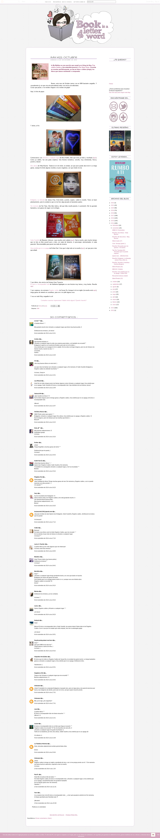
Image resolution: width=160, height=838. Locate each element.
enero (114, 304)
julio (114, 289)
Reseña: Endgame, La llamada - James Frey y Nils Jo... (121, 259)
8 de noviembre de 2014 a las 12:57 (45, 406)
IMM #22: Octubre (117, 269)
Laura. (36, 606)
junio (114, 292)
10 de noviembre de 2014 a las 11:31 (45, 787)
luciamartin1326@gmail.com (43, 511)
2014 (112, 223)
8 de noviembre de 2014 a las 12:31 (45, 375)
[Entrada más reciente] (99, 815)
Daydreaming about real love (43, 640)
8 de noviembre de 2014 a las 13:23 (45, 436)
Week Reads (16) (117, 266)
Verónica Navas (39, 411)
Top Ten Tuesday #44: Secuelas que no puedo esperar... (120, 251)
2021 (112, 205)
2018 (112, 213)
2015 (112, 220)
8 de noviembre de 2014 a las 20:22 (45, 651)
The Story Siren (84, 67)
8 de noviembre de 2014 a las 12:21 (45, 333)
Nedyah (36, 620)
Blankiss (37, 557)
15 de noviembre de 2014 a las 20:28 (45, 803)
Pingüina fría (38, 477)
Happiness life (38, 673)
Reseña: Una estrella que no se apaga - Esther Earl (120, 272)
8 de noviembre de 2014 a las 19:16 (45, 600)
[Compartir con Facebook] (59, 306)
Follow (111, 83)
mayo (114, 294)
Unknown (37, 685)
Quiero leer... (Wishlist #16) (120, 256)
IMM (38, 308)
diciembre (116, 225)
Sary (36, 493)
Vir (35, 361)
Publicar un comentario (39, 807)
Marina (36, 591)
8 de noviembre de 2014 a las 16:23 (45, 487)
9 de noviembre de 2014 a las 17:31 (45, 692)
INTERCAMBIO (79, 2)
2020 (112, 208)
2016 (112, 218)
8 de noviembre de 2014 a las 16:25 (45, 505)
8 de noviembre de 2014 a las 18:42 (45, 565)
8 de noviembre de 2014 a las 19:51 (45, 634)
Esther (36, 442)
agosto (115, 287)
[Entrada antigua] (27, 815)
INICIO (48, 2)
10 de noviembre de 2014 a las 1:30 (45, 768)
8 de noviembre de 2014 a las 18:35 (45, 551)
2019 (112, 210)
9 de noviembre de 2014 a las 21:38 (45, 738)
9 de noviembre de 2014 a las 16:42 (45, 680)
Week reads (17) (117, 241)
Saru (36, 792)
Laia (35, 709)
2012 (112, 310)
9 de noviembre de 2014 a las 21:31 (45, 718)
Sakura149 (37, 393)
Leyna (36, 723)
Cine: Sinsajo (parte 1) (119, 243)
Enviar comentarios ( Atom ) (44, 818)
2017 (112, 215)
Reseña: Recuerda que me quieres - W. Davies (120, 246)
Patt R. (36, 774)
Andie (36, 528)
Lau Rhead (37, 381)
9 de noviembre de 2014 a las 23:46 (45, 752)
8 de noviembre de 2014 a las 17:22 (45, 538)
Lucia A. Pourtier (39, 544)
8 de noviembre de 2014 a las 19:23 (45, 614)
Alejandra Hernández (41, 656)
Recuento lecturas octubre (120, 276)
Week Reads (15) (117, 278)
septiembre (116, 284)
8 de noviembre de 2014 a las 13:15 (45, 422)
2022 (112, 203)
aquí (94, 158)
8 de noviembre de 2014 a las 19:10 (45, 585)
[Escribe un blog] (54, 306)
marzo (115, 299)
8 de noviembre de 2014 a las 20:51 (45, 667)
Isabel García (38, 461)
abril (114, 297)
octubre (115, 281)
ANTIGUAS (61, 815)
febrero (115, 302)
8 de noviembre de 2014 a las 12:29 (45, 355)
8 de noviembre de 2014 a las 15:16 (45, 471)
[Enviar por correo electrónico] (52, 306)
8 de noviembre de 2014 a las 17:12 (45, 522)
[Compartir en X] (56, 306)
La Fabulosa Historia (40, 743)
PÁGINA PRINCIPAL (72, 815)
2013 (112, 308)
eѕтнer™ (37, 321)
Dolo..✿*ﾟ (37, 428)
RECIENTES (53, 815)
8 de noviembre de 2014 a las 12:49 (45, 387)
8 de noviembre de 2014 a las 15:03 (45, 455)
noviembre (116, 228)
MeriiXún (37, 571)
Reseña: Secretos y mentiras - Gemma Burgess (121, 263)
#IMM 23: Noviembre (118, 230)
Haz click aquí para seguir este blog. (120, 92)
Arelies (36, 339)
